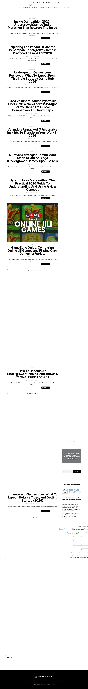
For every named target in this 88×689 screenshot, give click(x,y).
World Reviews (26, 7)
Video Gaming (32, 18)
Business (32, 126)
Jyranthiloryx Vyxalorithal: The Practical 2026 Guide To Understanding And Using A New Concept (32, 184)
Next (37, 517)
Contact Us (66, 7)
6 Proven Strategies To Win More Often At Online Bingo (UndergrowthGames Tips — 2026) (32, 158)
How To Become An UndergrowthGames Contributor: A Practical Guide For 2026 (32, 374)
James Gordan (33, 138)
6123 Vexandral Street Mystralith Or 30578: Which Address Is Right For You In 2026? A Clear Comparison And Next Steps (32, 105)
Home (20, 7)
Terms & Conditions (33, 681)
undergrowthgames (67, 518)
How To (32, 97)
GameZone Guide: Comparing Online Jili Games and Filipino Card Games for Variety (32, 250)
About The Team (58, 7)
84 (33, 517)
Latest (50, 7)
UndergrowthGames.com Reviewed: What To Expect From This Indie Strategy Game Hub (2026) (32, 76)
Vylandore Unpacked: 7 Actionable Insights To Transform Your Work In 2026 (32, 132)
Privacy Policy (43, 681)
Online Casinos (32, 151)
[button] (80, 447)
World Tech (34, 7)
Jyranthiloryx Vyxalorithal (33, 30)
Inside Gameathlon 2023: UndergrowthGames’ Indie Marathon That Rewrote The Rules (32, 24)
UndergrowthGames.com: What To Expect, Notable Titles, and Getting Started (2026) (32, 497)
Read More (44, 38)
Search (77, 471)
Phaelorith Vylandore (33, 113)
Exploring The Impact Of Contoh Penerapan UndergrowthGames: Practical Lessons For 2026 (32, 50)
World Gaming (43, 7)
